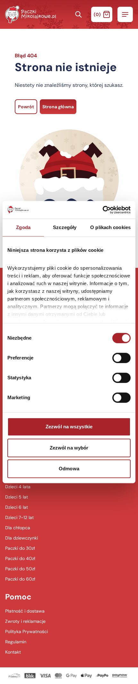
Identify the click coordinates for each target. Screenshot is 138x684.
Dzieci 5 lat (16, 497)
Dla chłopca (17, 528)
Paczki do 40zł (20, 558)
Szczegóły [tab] (64, 227)
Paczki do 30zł (20, 548)
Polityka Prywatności (26, 631)
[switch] (121, 358)
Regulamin (15, 642)
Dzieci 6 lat (16, 507)
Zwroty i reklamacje (25, 621)
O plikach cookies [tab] (110, 227)
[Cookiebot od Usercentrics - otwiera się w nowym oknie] (102, 210)
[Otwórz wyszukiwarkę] (78, 14)
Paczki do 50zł (20, 569)
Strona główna (58, 107)
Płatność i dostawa (25, 611)
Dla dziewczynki (21, 538)
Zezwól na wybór (69, 447)
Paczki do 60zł (20, 579)
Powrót (26, 107)
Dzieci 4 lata (17, 487)
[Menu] (125, 14)
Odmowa (69, 468)
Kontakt (13, 652)
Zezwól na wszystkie (69, 426)
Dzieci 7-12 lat (19, 517)
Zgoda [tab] (23, 227)
